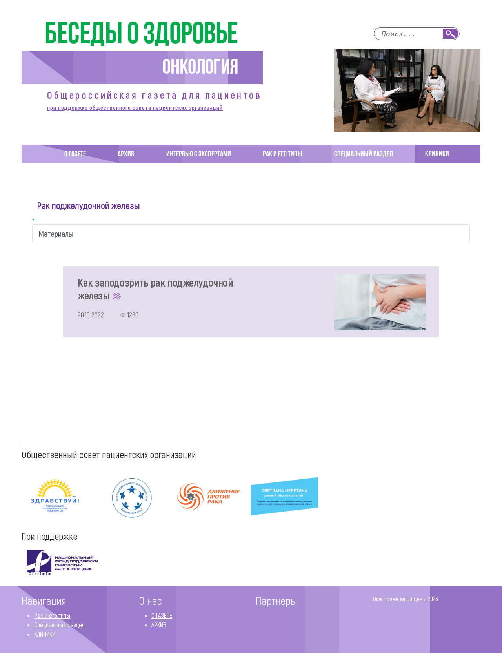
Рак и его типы (282, 154)
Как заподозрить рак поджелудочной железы (155, 289)
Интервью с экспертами (198, 154)
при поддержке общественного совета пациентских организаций (135, 107)
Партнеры (276, 600)
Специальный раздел (363, 154)
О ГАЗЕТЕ (75, 154)
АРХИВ (126, 154)
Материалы (56, 233)
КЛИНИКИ (437, 154)
